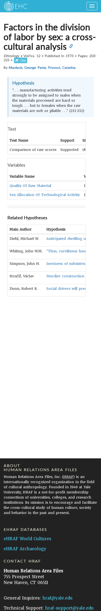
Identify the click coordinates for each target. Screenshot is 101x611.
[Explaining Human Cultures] (14, 6)
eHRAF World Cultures (27, 538)
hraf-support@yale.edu (69, 608)
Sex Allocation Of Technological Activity (45, 195)
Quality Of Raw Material (30, 185)
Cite (22, 60)
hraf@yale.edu (57, 598)
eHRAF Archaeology (25, 548)
